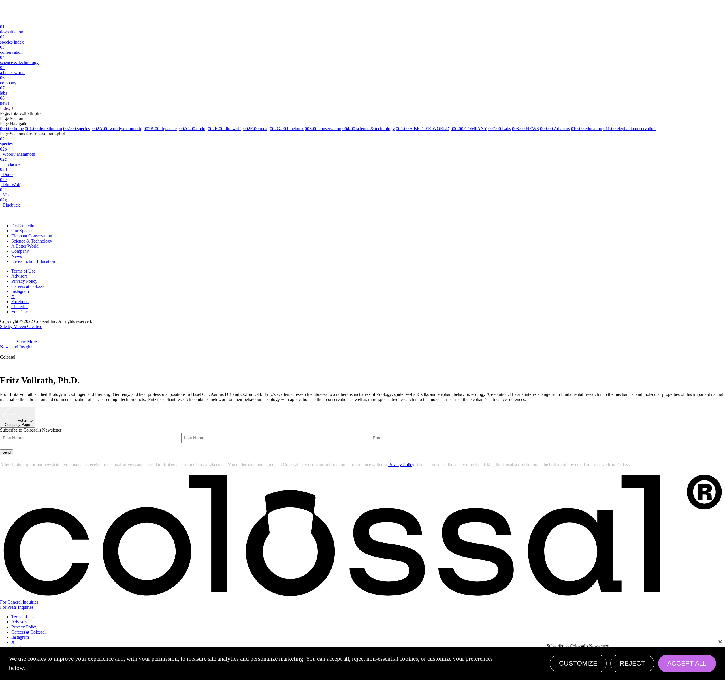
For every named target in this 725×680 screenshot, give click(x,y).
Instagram (20, 291)
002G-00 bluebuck (287, 128)
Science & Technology (31, 241)
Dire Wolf (10, 182)
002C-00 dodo (192, 128)
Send (6, 452)
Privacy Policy (24, 281)
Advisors (19, 276)
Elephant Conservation (31, 235)
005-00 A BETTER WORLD (422, 128)
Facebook (20, 301)
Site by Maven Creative (21, 326)
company (8, 80)
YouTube (19, 311)
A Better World (25, 246)
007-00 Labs (499, 128)
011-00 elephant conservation (629, 128)
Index (7, 108)
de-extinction (11, 29)
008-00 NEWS (525, 128)
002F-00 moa (255, 128)
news (4, 101)
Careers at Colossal (28, 286)
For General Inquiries (19, 602)
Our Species (22, 230)
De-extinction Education (33, 261)
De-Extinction (24, 225)
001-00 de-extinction (43, 128)
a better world (12, 70)
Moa (5, 192)
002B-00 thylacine (160, 128)
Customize (578, 663)
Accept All (687, 663)
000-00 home (12, 128)
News (16, 256)
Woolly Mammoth (17, 151)
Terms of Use (23, 271)
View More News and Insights (18, 344)
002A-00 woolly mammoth (116, 128)
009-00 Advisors (555, 128)
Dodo (6, 172)
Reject (632, 663)
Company (20, 251)
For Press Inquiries (16, 607)
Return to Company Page (19, 422)
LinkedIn (19, 306)
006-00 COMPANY (469, 128)
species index (12, 39)
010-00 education (586, 128)
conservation (11, 50)
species (6, 141)
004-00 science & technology (368, 128)
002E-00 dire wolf (224, 128)
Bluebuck (10, 202)
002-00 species (76, 128)
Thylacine (10, 162)
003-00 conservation (323, 128)
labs (3, 90)
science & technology (19, 60)
